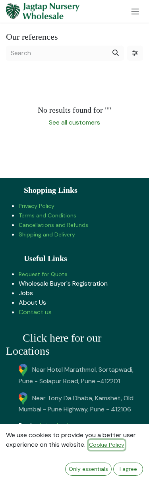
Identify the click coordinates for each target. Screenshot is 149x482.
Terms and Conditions (47, 215)
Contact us (35, 312)
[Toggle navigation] (135, 11)
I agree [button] (128, 468)
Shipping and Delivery (47, 234)
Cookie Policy (106, 444)
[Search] (115, 53)
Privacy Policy (36, 205)
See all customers (74, 122)
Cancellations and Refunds (53, 225)
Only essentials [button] (88, 468)
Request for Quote (43, 274)
